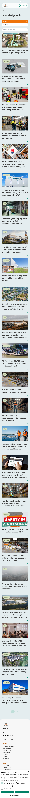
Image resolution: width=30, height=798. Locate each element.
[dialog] (15, 784)
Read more (21, 780)
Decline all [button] (22, 792)
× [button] (28, 771)
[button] (23, 2)
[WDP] (5, 5)
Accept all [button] (7, 792)
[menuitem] (4, 736)
